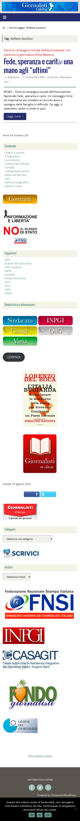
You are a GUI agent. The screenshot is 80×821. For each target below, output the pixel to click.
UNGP (8, 293)
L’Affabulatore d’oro (17, 171)
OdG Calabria (13, 267)
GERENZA (13, 357)
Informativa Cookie (40, 756)
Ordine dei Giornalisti (18, 263)
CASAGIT (10, 274)
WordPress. (70, 795)
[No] (75, 809)
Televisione (65, 77)
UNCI (8, 289)
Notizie (54, 77)
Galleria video (13, 186)
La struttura (12, 160)
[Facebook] (32, 787)
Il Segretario (12, 156)
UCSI (7, 282)
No (39, 815)
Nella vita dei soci (16, 175)
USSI (7, 285)
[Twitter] (40, 787)
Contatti (10, 167)
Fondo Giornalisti (15, 278)
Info (48, 815)
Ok (31, 815)
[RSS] (48, 787)
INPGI (8, 271)
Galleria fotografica (16, 182)
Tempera (56, 795)
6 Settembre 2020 (35, 77)
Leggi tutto (14, 116)
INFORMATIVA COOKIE (40, 779)
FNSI (7, 259)
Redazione (13, 77)
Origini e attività (14, 152)
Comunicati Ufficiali (17, 164)
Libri (7, 178)
